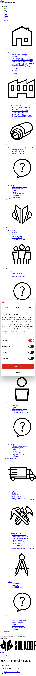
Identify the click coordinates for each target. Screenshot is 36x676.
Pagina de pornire (5, 665)
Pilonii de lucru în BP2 (18, 276)
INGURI (20, 65)
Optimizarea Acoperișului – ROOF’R (23, 500)
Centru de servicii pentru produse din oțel (20, 148)
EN (6, 8)
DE (6, 10)
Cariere (10, 271)
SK (6, 12)
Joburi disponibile (17, 273)
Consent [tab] (6, 307)
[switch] (31, 346)
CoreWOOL (21, 114)
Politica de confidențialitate (12, 672)
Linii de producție (17, 236)
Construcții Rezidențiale (15, 53)
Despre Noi (7, 199)
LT (6, 18)
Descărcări (15, 192)
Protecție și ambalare (18, 153)
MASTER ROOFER (18, 545)
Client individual (13, 405)
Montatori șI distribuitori (15, 533)
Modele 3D (15, 585)
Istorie (13, 234)
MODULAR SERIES (23, 63)
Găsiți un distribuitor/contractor (21, 412)
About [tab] (29, 307)
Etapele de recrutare (18, 275)
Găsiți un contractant (18, 454)
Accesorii (14, 73)
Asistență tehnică (17, 543)
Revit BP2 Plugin (17, 587)
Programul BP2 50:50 (18, 498)
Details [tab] (18, 307)
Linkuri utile (11, 308)
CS (6, 14)
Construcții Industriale (14, 105)
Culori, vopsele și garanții (19, 187)
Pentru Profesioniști (10, 458)
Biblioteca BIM (16, 195)
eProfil (14, 493)
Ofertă (6, 21)
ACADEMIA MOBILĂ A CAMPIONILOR (20, 539)
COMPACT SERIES (22, 60)
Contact (6, 633)
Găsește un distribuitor (18, 194)
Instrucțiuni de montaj (18, 542)
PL (6, 6)
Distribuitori (11, 491)
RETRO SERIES (21, 58)
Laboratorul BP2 (17, 238)
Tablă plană (15, 70)
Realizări (14, 190)
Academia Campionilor (19, 239)
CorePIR (20, 111)
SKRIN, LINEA (22, 116)
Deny (18, 372)
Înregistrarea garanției (18, 188)
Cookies (6, 673)
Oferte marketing (17, 496)
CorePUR (20, 112)
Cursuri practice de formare (20, 536)
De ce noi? (15, 232)
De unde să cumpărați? (18, 627)
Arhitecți (10, 582)
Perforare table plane (18, 151)
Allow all (18, 367)
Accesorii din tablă (17, 72)
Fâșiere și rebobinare (18, 149)
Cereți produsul (16, 197)
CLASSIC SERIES (22, 61)
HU (6, 16)
